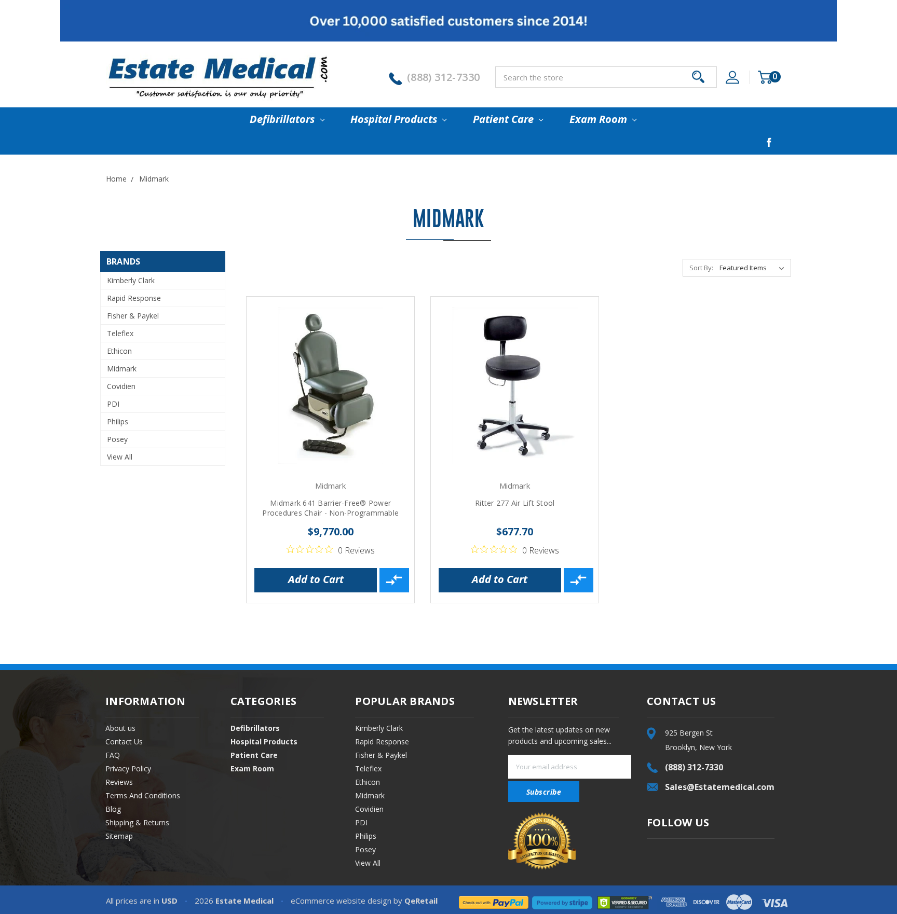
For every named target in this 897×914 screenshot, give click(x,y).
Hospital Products (395, 119)
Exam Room (599, 119)
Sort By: (701, 267)
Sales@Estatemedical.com (719, 787)
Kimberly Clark (131, 280)
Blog (113, 809)
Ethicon (119, 351)
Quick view (330, 385)
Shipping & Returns (137, 822)
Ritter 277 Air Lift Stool (514, 503)
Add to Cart (316, 579)
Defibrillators (283, 119)
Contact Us (124, 741)
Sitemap (119, 836)
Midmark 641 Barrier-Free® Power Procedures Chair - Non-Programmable (330, 508)
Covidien (121, 386)
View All (119, 457)
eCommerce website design (341, 900)
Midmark (122, 368)
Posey (117, 439)
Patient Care (504, 119)
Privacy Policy (128, 768)
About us (120, 728)
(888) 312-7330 (443, 77)
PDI (113, 404)
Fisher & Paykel (133, 316)
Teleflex (120, 333)
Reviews (119, 782)
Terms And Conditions (142, 795)
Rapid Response (134, 298)
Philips (117, 421)
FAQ (112, 755)
